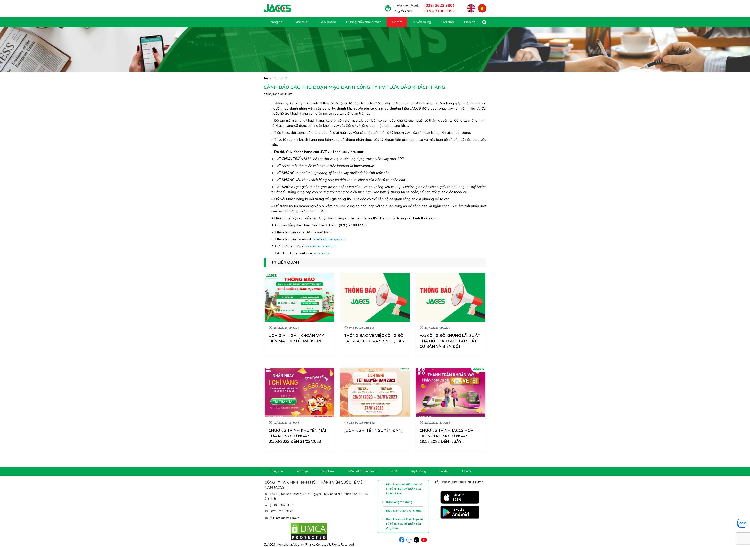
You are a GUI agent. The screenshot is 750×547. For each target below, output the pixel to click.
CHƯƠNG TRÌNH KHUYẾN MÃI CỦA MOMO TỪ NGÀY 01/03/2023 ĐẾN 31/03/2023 (297, 436)
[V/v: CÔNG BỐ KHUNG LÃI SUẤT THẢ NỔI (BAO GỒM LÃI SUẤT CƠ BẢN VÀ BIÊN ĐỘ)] (450, 297)
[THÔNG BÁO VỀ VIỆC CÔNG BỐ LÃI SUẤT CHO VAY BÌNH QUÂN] (375, 297)
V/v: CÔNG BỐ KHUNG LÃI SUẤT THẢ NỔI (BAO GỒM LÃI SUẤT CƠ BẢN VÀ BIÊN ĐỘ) (450, 341)
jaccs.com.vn (322, 253)
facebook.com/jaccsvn (329, 239)
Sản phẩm (327, 471)
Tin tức (397, 22)
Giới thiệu (302, 22)
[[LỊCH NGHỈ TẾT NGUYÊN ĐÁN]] (375, 392)
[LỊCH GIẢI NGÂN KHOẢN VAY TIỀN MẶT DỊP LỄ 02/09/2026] (299, 297)
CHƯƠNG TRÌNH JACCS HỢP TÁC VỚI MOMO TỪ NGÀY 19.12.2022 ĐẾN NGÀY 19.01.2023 (446, 439)
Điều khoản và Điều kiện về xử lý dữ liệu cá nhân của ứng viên (404, 523)
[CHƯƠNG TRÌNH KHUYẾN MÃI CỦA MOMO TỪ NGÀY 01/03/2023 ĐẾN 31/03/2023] (299, 392)
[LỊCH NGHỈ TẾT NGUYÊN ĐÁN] (373, 430)
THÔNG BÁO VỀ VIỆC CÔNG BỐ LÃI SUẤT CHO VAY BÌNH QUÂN (374, 338)
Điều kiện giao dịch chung (404, 511)
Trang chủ (276, 22)
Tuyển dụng (421, 22)
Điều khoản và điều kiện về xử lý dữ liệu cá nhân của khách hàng (404, 489)
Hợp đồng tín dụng (399, 502)
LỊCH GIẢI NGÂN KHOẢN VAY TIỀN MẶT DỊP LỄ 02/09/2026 (296, 338)
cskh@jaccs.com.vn (320, 246)
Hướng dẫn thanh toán (363, 22)
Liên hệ (470, 22)
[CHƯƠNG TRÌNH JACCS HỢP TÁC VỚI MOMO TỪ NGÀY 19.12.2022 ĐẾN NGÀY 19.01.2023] (450, 392)
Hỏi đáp (447, 22)
